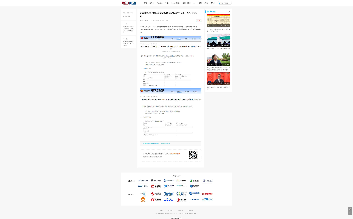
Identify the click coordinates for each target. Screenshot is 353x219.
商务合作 (191, 210)
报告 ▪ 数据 (175, 3)
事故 (206, 3)
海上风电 (159, 3)
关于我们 (170, 210)
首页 (145, 3)
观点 (200, 3)
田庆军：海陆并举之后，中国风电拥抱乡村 (218, 48)
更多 (227, 11)
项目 (166, 3)
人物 (195, 3)
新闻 (151, 3)
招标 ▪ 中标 (186, 3)
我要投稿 (180, 210)
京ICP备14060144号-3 (176, 218)
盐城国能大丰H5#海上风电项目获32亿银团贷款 (128, 43)
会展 (212, 3)
